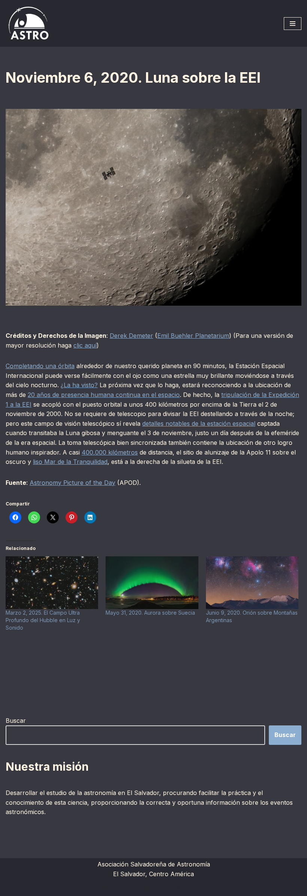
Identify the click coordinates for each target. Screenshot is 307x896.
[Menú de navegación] (292, 23)
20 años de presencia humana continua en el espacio (104, 394)
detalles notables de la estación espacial (198, 423)
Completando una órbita (40, 366)
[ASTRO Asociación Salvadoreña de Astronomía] (28, 23)
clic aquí (85, 345)
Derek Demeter (131, 335)
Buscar (16, 720)
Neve (107, 888)
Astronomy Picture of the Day (72, 482)
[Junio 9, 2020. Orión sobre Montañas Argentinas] (252, 582)
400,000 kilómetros (110, 452)
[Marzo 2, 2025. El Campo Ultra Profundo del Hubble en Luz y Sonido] (52, 582)
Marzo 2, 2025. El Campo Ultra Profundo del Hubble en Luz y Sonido (43, 620)
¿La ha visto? (79, 385)
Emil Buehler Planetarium (193, 335)
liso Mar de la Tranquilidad (70, 461)
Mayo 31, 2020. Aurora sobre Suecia (150, 612)
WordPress (191, 888)
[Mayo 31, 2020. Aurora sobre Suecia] (152, 582)
